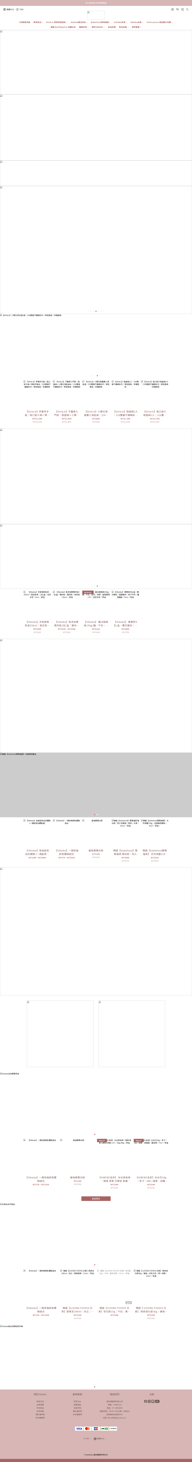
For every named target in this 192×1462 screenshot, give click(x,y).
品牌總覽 (40, 1404)
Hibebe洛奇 (136, 22)
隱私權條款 (40, 1414)
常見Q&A (77, 1401)
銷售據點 (77, 1404)
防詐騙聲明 (40, 1417)
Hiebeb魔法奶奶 (78, 22)
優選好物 (83, 27)
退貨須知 (77, 1408)
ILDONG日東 (120, 22)
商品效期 (112, 27)
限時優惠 (136, 27)
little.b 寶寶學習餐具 (56, 22)
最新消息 (40, 1401)
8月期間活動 (24, 22)
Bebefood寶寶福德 (100, 22)
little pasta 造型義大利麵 (159, 22)
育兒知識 (123, 27)
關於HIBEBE (97, 27)
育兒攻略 (40, 1411)
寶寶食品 (37, 22)
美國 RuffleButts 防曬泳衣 (63, 27)
